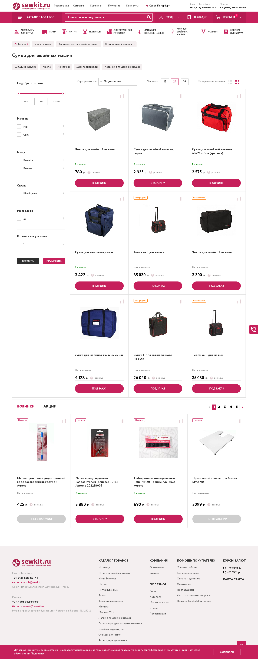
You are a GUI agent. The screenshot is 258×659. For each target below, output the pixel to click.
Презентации (158, 614)
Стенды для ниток (109, 635)
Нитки (102, 584)
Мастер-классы (159, 602)
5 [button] (237, 407)
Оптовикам (184, 584)
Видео (153, 591)
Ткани (101, 595)
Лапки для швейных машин (114, 618)
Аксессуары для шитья (112, 640)
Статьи (154, 608)
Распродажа (61, 6)
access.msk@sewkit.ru (30, 606)
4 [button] (231, 407)
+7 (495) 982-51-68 (233, 7)
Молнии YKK (106, 612)
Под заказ (158, 286)
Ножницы (104, 567)
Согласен (227, 652)
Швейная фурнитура (111, 629)
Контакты (132, 6)
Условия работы (187, 567)
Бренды (154, 573)
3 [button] (225, 407)
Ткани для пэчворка (110, 601)
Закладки (200, 17)
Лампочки (64, 67)
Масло (46, 67)
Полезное (114, 6)
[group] (99, 117)
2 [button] (219, 407)
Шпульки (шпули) (25, 67)
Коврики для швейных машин (122, 67)
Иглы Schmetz (107, 579)
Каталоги (155, 597)
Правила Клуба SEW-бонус (194, 601)
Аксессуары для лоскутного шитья (120, 623)
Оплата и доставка (188, 579)
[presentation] (209, 407)
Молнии (103, 607)
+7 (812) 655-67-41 (203, 7)
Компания (78, 6)
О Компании (157, 567)
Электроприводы (87, 67)
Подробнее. (38, 653)
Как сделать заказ (188, 573)
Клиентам (96, 6)
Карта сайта (233, 579)
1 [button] (214, 407)
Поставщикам (185, 590)
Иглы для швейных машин (114, 573)
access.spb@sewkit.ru (29, 582)
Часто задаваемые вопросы (193, 595)
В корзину (99, 183)
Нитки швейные (108, 590)
